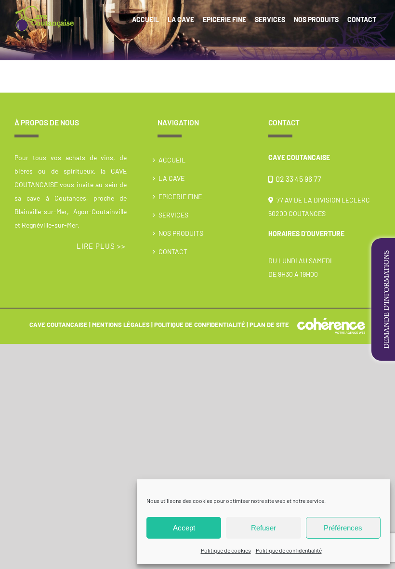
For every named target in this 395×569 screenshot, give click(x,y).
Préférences (343, 528)
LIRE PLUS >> (101, 246)
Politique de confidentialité (289, 550)
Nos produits (180, 233)
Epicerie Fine (180, 196)
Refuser (263, 528)
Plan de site (269, 324)
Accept (184, 528)
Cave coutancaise (58, 324)
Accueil (171, 160)
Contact (172, 251)
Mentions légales (121, 324)
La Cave (171, 178)
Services (173, 215)
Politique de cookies (226, 550)
